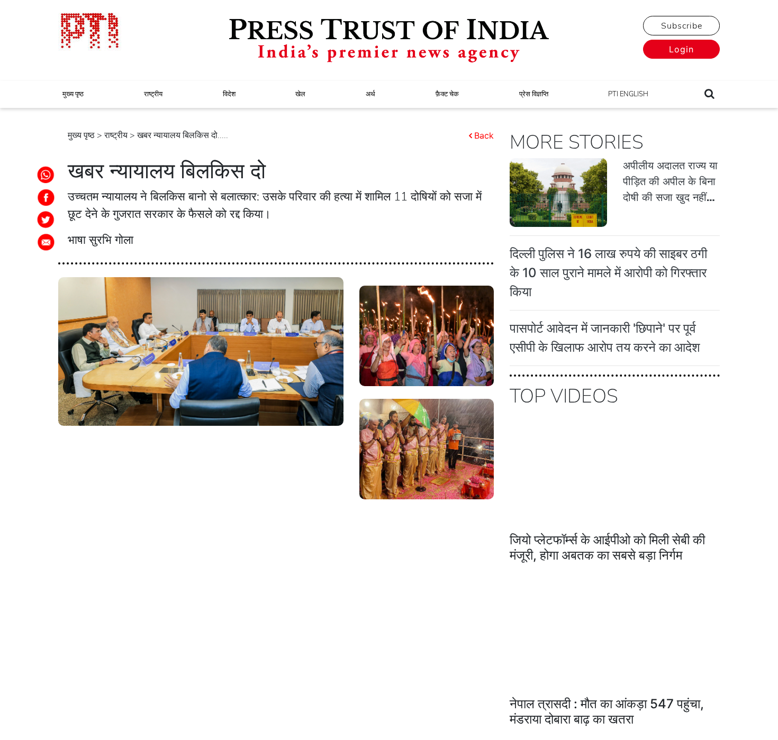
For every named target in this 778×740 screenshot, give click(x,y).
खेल (300, 94)
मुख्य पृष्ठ (73, 94)
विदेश (229, 94)
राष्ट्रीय (153, 94)
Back (484, 135)
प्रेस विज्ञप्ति (533, 94)
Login (681, 49)
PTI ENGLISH (628, 94)
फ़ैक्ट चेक (447, 94)
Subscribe (681, 26)
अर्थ (370, 94)
